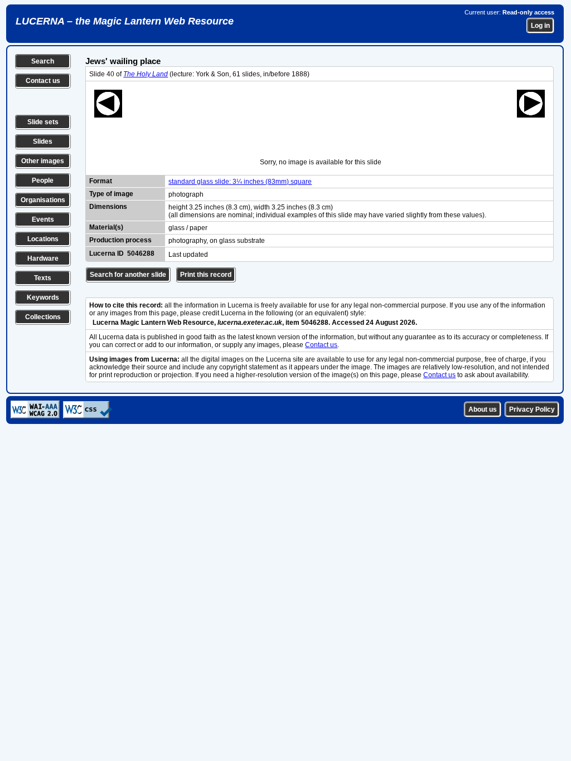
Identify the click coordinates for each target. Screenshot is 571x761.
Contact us (43, 81)
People (43, 180)
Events (43, 219)
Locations (43, 239)
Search (42, 61)
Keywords (43, 297)
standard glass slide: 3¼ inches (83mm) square (240, 182)
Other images (42, 161)
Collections (43, 317)
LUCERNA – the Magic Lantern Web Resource (125, 21)
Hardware (43, 258)
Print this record (205, 275)
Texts (42, 278)
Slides (42, 141)
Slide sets (43, 122)
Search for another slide (128, 275)
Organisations (43, 200)
